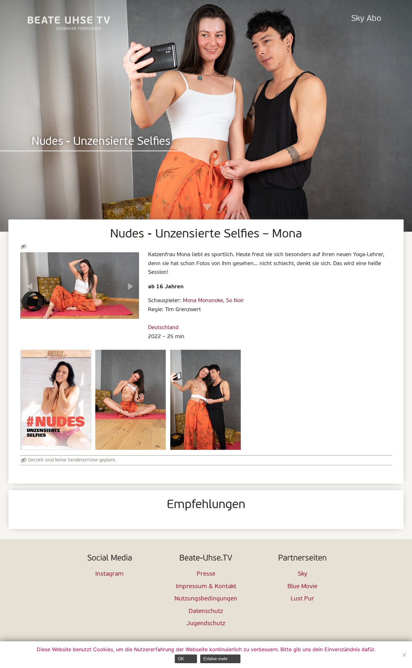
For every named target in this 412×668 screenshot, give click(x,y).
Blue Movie (302, 587)
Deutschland (163, 327)
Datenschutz (206, 611)
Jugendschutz (205, 624)
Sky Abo (366, 19)
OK (181, 658)
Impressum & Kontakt (206, 587)
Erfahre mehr (215, 658)
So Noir (235, 300)
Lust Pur (302, 599)
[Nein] (404, 655)
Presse (206, 574)
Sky (302, 574)
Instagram (109, 574)
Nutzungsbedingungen (205, 599)
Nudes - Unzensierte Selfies (101, 142)
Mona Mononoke (203, 300)
